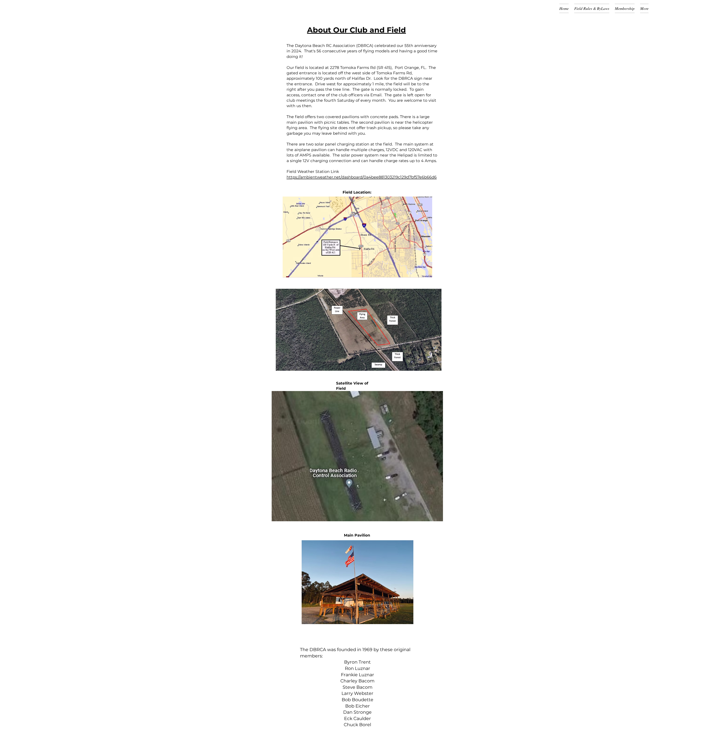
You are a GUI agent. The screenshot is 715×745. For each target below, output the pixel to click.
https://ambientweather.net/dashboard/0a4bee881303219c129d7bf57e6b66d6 (362, 177)
